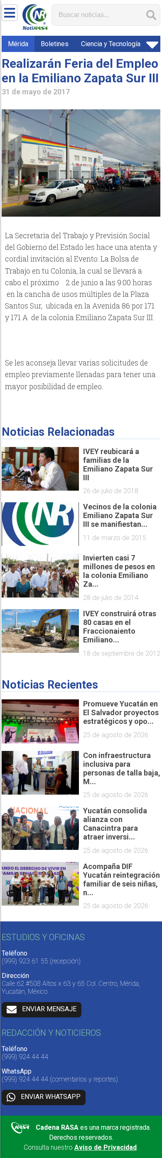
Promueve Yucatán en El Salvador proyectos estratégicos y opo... (121, 712)
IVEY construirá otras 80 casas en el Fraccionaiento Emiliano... (119, 626)
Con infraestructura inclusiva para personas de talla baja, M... (121, 768)
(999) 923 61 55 (25, 961)
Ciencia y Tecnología (110, 44)
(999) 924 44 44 (25, 1057)
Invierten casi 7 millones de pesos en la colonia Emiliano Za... (119, 570)
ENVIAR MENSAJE (49, 1009)
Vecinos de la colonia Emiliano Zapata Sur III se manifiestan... (120, 515)
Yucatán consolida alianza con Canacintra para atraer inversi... (115, 823)
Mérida (18, 44)
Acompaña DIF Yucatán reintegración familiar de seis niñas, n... (121, 879)
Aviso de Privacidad (105, 1147)
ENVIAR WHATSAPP (51, 1097)
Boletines (55, 44)
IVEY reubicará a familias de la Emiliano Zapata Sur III (118, 464)
